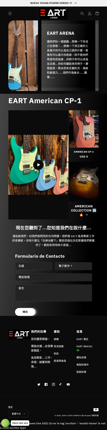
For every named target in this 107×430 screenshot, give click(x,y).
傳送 (25, 311)
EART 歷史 (82, 339)
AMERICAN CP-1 (84, 151)
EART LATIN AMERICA (72, 415)
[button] (10, 13)
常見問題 (59, 346)
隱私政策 (81, 357)
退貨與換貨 (60, 360)
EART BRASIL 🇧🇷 (84, 348)
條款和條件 (82, 364)
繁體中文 (16, 413)
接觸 (56, 339)
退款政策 (81, 371)
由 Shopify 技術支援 (90, 415)
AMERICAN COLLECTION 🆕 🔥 (84, 210)
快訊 (56, 353)
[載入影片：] (38, 164)
